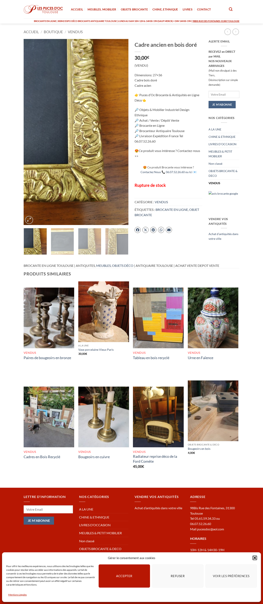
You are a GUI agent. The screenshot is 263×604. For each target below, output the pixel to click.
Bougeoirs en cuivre (94, 456)
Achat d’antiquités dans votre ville (158, 508)
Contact (204, 9)
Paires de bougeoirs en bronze (47, 357)
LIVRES (188, 9)
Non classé (215, 163)
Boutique (53, 32)
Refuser (178, 576)
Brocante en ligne (172, 209)
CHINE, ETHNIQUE (165, 9)
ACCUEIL (77, 9)
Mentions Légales (17, 594)
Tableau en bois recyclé (151, 357)
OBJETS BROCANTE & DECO (223, 173)
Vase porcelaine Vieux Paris (96, 349)
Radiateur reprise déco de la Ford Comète (155, 458)
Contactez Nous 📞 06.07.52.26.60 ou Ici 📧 (169, 172)
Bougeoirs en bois (199, 448)
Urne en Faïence (200, 357)
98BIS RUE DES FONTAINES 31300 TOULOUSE (216, 21)
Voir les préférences (231, 576)
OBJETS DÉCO (122, 265)
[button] (255, 558)
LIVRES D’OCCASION (222, 144)
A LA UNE (215, 129)
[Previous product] (235, 32)
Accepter (124, 576)
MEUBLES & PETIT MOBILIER (220, 154)
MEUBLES (103, 265)
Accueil (31, 32)
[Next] (121, 132)
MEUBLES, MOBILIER (102, 9)
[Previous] (31, 132)
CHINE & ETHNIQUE (222, 136)
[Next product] (227, 32)
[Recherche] (230, 9)
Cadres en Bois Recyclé (42, 456)
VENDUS (75, 32)
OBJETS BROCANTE (134, 9)
